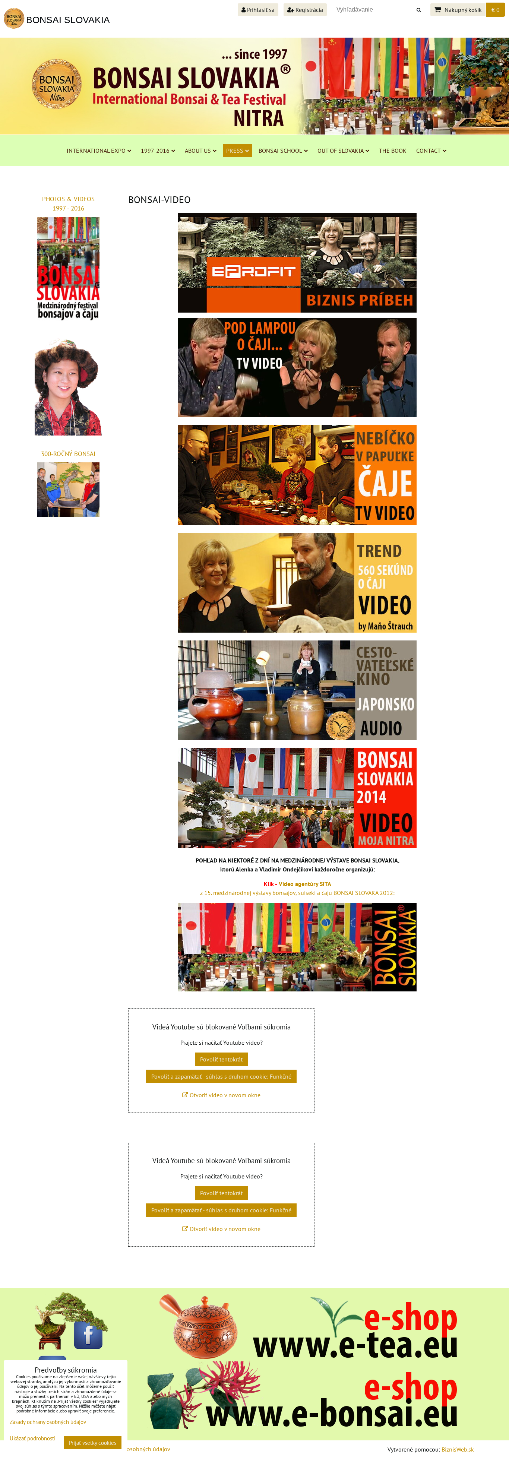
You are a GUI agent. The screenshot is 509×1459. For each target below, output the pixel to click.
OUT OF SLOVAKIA (340, 150)
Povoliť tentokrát (221, 1059)
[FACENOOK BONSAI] (72, 1347)
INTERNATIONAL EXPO (96, 150)
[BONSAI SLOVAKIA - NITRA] (302, 1426)
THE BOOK (393, 150)
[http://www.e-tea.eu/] (302, 1357)
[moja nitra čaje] (297, 845)
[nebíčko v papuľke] (297, 522)
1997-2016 (155, 150)
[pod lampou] (297, 415)
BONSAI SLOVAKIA (68, 20)
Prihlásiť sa (260, 9)
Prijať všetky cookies (92, 1442)
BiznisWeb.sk (458, 1449)
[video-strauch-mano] (297, 630)
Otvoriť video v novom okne (224, 1095)
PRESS (234, 150)
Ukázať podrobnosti (33, 1439)
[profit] (297, 263)
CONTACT (428, 150)
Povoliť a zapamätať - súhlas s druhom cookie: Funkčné (221, 1076)
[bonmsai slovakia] (297, 989)
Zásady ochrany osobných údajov (128, 1449)
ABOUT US (198, 150)
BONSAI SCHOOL (280, 150)
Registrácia (308, 9)
